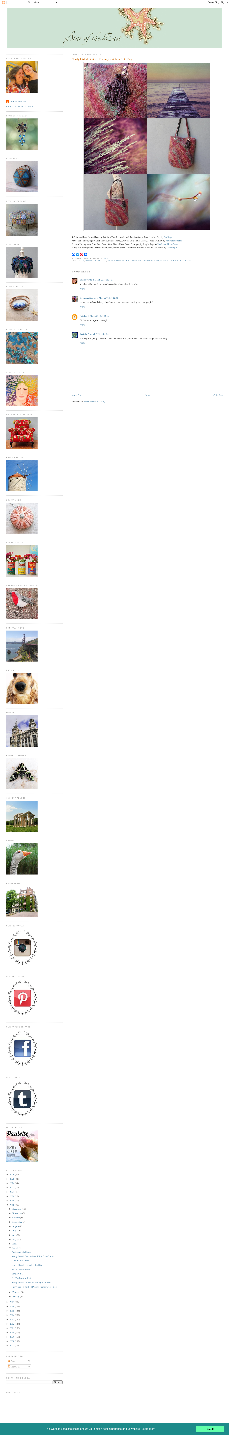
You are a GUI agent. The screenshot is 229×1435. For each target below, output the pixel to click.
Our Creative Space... (21, 1260)
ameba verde (86, 279)
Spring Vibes (17, 1273)
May (14, 1239)
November (17, 1213)
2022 (12, 1187)
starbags (185, 261)
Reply (82, 288)
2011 (12, 1328)
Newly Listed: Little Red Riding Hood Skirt (31, 1282)
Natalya (83, 315)
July (14, 1230)
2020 (12, 1196)
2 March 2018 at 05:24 (98, 333)
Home (147, 395)
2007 (12, 1345)
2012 (12, 1323)
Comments (15, 1366)
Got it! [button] (210, 1429)
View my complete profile (20, 107)
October (16, 1217)
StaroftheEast (18, 102)
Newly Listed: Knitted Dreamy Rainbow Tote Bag (102, 59)
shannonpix (172, 247)
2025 (12, 1178)
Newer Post (77, 395)
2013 (12, 1319)
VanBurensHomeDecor (167, 244)
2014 (12, 1315)
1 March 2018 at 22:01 (107, 297)
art (82, 261)
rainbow (174, 261)
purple (164, 261)
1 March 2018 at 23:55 (98, 315)
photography (145, 261)
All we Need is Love (21, 1269)
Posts (12, 1360)
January (16, 1296)
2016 (12, 1306)
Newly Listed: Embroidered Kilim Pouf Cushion (33, 1256)
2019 (12, 1200)
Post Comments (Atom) (94, 401)
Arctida (83, 333)
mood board (114, 261)
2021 (12, 1191)
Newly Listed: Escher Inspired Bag (27, 1264)
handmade (90, 261)
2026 (12, 1174)
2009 (12, 1336)
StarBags (168, 237)
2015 (12, 1310)
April (15, 1243)
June (14, 1234)
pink (156, 261)
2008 (12, 1341)
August (15, 1226)
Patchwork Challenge (21, 1251)
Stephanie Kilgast (88, 297)
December (17, 1208)
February (16, 1292)
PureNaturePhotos (174, 240)
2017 (12, 1301)
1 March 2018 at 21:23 (103, 279)
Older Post (218, 395)
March (15, 1248)
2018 (12, 1204)
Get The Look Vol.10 (21, 1278)
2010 (12, 1332)
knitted (102, 261)
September (17, 1221)
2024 (12, 1183)
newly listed (129, 261)
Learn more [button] (148, 1428)
